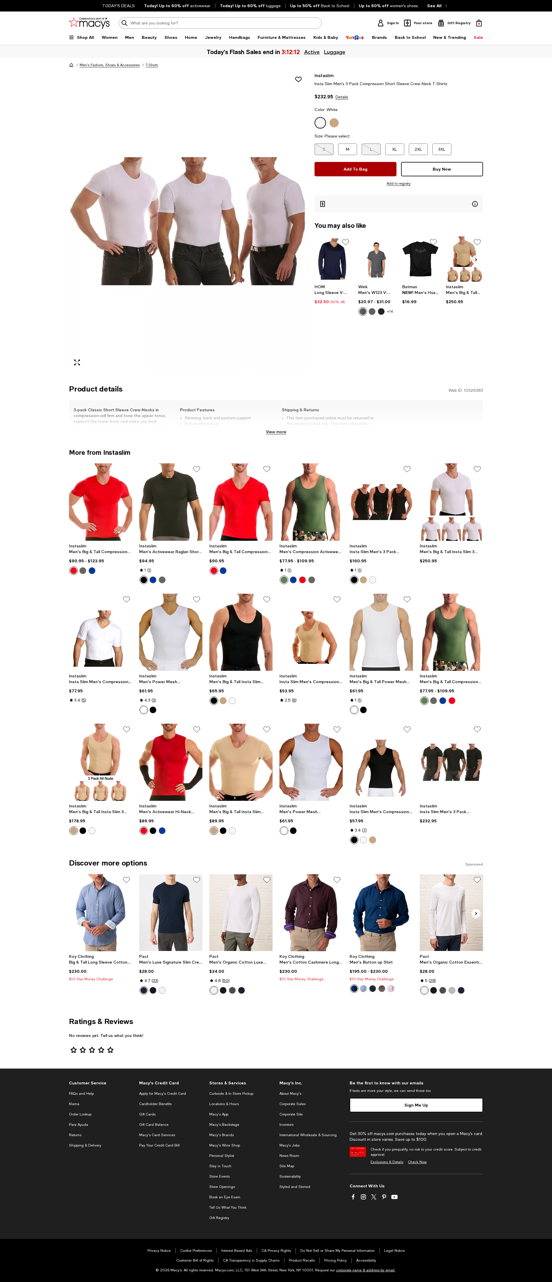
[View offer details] (399, 203)
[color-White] (372, 579)
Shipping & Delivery (85, 1145)
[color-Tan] (363, 579)
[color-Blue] (223, 570)
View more (276, 431)
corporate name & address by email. (365, 1270)
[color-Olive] (381, 988)
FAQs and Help (81, 1094)
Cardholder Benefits (155, 1104)
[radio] (362, 311)
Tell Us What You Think (227, 1207)
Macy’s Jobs (289, 1145)
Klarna (74, 1104)
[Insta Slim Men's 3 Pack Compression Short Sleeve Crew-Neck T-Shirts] (451, 762)
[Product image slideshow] (188, 221)
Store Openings (222, 1187)
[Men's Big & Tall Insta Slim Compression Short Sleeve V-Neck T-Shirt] (241, 762)
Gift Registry (219, 1218)
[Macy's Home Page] (89, 23)
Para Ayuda (78, 1125)
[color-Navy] (143, 990)
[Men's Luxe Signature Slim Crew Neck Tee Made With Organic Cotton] (170, 912)
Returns (75, 1135)
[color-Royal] (92, 570)
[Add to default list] (345, 242)
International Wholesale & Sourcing (308, 1135)
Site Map (286, 1166)
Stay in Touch (220, 1166)
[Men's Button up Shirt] (381, 912)
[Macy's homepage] (71, 65)
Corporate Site (291, 1114)
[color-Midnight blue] (241, 990)
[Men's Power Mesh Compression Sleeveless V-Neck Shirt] (170, 632)
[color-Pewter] (362, 311)
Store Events (219, 1176)
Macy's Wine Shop (224, 1145)
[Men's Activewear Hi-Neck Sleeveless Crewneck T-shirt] (170, 762)
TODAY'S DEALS (118, 5)
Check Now (417, 1162)
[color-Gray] (82, 570)
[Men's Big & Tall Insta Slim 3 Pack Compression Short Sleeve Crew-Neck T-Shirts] (464, 259)
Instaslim (324, 75)
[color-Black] (381, 311)
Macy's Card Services (157, 1135)
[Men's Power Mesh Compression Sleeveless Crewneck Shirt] (311, 762)
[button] (188, 221)
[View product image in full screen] (77, 362)
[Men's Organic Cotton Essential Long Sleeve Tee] (451, 912)
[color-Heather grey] (451, 990)
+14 (390, 311)
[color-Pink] (391, 988)
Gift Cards (147, 1114)
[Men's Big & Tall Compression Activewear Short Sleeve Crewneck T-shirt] (100, 501)
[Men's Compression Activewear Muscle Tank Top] (311, 501)
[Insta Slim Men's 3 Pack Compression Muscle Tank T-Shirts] (381, 501)
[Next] (476, 259)
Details (342, 97)
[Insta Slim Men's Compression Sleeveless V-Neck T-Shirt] (381, 762)
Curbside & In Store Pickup (231, 1094)
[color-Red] (73, 570)
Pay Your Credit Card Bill (159, 1145)
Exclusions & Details (387, 1162)
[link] (333, 294)
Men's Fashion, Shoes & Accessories (110, 65)
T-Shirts (152, 65)
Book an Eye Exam (224, 1197)
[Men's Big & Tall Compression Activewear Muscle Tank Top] (451, 632)
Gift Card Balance (153, 1125)
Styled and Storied (294, 1187)
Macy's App (218, 1114)
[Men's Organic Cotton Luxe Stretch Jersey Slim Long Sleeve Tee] (241, 912)
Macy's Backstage (224, 1125)
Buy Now (442, 169)
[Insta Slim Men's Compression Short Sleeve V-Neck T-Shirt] (100, 632)
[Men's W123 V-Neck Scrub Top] (376, 259)
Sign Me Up (416, 1105)
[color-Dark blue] (363, 988)
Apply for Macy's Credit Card (162, 1094)
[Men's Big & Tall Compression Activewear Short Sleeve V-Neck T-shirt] (241, 501)
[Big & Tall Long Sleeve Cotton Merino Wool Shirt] (100, 912)
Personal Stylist (221, 1156)
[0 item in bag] (479, 23)
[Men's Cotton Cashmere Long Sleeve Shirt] (311, 912)
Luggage (335, 52)
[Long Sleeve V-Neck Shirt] (333, 259)
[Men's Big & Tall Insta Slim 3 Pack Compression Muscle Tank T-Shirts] (100, 762)
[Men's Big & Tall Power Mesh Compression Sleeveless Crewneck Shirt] (381, 632)
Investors (286, 1125)
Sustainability (290, 1176)
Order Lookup (80, 1114)
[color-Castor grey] (232, 990)
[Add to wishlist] (298, 79)
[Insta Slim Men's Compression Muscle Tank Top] (311, 632)
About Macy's (290, 1094)
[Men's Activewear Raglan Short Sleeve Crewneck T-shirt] (170, 501)
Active (312, 52)
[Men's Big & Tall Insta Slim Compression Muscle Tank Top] (241, 632)
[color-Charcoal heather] (372, 311)
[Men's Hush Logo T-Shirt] (420, 259)
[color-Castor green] (442, 990)
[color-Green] (284, 579)
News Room (289, 1156)
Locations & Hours (224, 1104)
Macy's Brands (221, 1135)
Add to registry (399, 183)
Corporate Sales (292, 1104)
